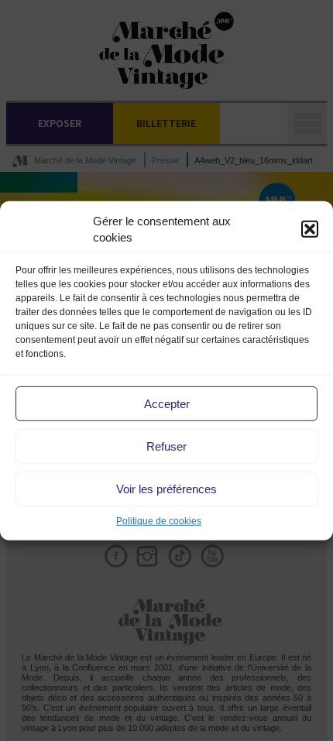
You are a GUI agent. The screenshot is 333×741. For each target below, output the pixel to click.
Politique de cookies (158, 521)
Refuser (166, 446)
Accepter (167, 403)
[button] (310, 229)
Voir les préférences (166, 489)
